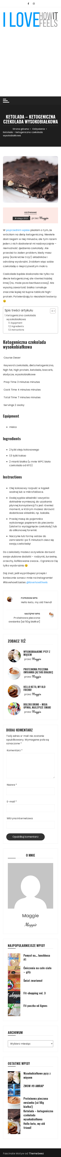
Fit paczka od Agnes (35, 1006)
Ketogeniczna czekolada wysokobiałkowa (21, 317)
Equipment (16, 322)
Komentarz (15, 750)
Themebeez (36, 1153)
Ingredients (18, 326)
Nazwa (12, 785)
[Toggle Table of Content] (51, 311)
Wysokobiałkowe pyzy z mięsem (36, 653)
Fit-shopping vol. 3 (34, 993)
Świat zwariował (32, 980)
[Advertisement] (30, 59)
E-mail (12, 801)
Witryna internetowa (20, 818)
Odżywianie (30, 212)
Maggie (43, 218)
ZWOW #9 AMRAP (33, 1086)
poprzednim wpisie (18, 230)
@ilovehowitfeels (37, 582)
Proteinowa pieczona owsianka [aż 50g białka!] (38, 670)
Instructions (18, 329)
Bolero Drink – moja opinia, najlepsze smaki (37, 706)
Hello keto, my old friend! (34, 688)
